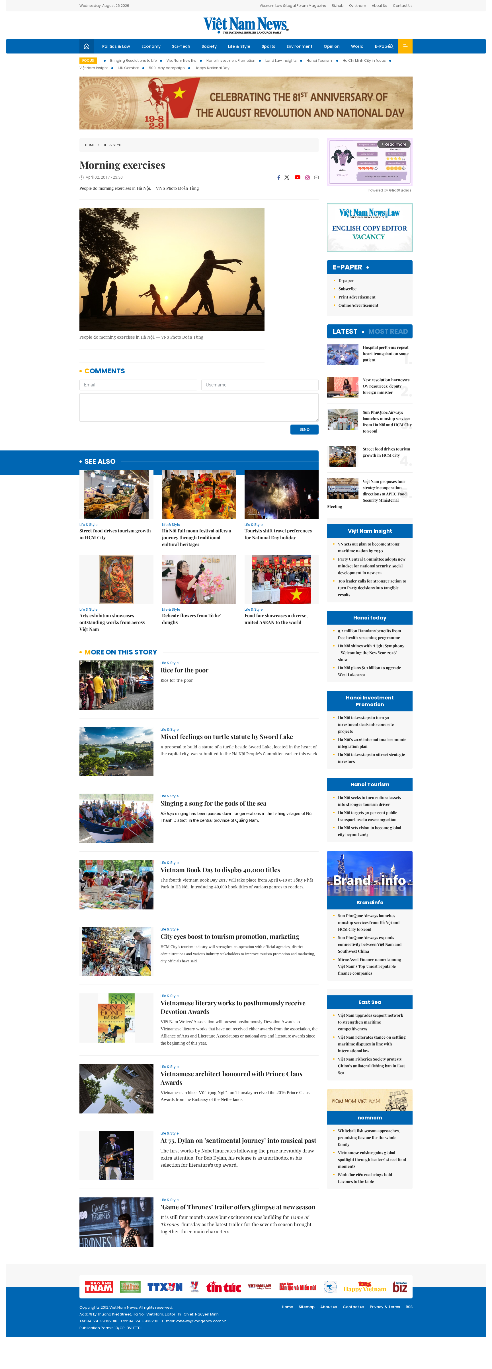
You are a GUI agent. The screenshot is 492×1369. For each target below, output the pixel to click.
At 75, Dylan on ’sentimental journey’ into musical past (238, 1140)
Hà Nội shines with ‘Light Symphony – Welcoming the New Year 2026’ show (371, 652)
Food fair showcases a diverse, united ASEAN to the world (276, 618)
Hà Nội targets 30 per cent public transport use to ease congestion (367, 816)
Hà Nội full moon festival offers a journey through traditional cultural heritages (196, 537)
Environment (299, 46)
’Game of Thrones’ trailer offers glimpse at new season (238, 1207)
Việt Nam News (246, 25)
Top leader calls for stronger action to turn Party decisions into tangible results (372, 587)
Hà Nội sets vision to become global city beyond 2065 (369, 831)
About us (328, 1307)
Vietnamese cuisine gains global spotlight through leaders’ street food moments (372, 1159)
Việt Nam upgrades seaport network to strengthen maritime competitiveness (370, 1022)
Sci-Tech (181, 46)
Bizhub (337, 5)
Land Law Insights (281, 60)
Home (90, 145)
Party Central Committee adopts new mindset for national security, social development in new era (371, 565)
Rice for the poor (184, 670)
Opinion (332, 46)
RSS (409, 1307)
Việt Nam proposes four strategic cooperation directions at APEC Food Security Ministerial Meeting (367, 494)
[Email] (316, 177)
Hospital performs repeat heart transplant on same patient (386, 354)
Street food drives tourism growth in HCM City (115, 534)
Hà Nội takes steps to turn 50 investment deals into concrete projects (366, 724)
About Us (379, 5)
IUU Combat (128, 67)
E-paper (347, 267)
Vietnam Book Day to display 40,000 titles (220, 869)
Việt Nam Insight (93, 67)
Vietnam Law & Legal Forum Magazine (293, 5)
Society (209, 46)
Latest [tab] (345, 331)
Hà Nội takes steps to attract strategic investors (371, 758)
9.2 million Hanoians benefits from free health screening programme (369, 634)
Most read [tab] (388, 331)
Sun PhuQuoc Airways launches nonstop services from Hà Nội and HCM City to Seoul (387, 421)
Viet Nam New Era (181, 60)
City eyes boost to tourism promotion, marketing (230, 936)
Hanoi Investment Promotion (230, 60)
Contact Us (403, 5)
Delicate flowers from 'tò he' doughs (191, 618)
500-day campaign (167, 67)
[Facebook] (278, 177)
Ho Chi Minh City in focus (364, 60)
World (357, 46)
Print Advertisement (357, 297)
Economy (151, 46)
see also (100, 462)
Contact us (353, 1307)
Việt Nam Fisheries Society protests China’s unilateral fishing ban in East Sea (371, 1065)
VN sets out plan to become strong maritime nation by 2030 (368, 547)
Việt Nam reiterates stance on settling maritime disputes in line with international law (372, 1043)
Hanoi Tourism (320, 60)
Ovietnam (357, 5)
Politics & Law (116, 46)
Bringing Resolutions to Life (133, 60)
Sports (268, 46)
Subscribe (347, 288)
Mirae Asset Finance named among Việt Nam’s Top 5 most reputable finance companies (369, 966)
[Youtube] (297, 177)
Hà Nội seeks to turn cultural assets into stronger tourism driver (369, 801)
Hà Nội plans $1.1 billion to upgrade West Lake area (369, 671)
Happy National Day (212, 67)
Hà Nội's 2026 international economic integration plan (372, 743)
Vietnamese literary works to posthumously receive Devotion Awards (233, 1007)
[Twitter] (287, 177)
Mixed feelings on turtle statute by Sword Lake (227, 736)
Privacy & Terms (385, 1307)
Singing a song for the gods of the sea (213, 803)
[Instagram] (307, 177)
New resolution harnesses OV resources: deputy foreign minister (386, 386)
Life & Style (239, 46)
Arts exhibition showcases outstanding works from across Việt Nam (112, 622)
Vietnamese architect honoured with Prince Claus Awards (231, 1077)
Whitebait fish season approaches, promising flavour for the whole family (369, 1137)
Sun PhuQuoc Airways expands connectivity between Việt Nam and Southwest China (369, 944)
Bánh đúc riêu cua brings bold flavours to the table (365, 1178)
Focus (88, 60)
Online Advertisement (358, 305)
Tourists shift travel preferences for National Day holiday (278, 534)
